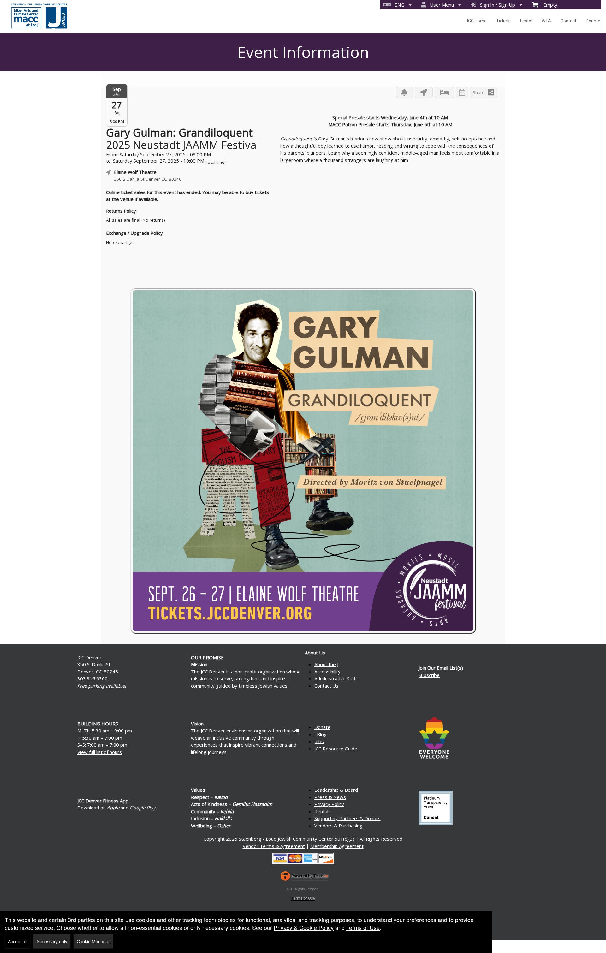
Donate (593, 20)
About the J (326, 664)
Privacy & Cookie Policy (304, 927)
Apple (113, 807)
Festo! (526, 20)
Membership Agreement (337, 846)
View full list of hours (99, 752)
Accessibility (327, 671)
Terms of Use (303, 898)
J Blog (320, 734)
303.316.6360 (92, 678)
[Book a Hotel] (444, 92)
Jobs (319, 741)
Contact (568, 20)
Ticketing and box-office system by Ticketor (304, 877)
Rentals (322, 811)
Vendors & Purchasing (338, 825)
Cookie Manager (93, 941)
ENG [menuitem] (398, 5)
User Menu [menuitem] (440, 5)
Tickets (503, 20)
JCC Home (476, 20)
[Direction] (423, 92)
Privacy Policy (329, 804)
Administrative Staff (335, 678)
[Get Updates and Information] (404, 92)
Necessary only (52, 941)
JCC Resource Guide (335, 748)
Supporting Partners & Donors (347, 818)
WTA (546, 20)
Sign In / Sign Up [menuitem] (496, 5)
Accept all (17, 941)
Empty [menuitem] (547, 5)
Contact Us (326, 686)
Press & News (330, 797)
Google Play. (143, 807)
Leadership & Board (336, 790)
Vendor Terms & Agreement (274, 846)
